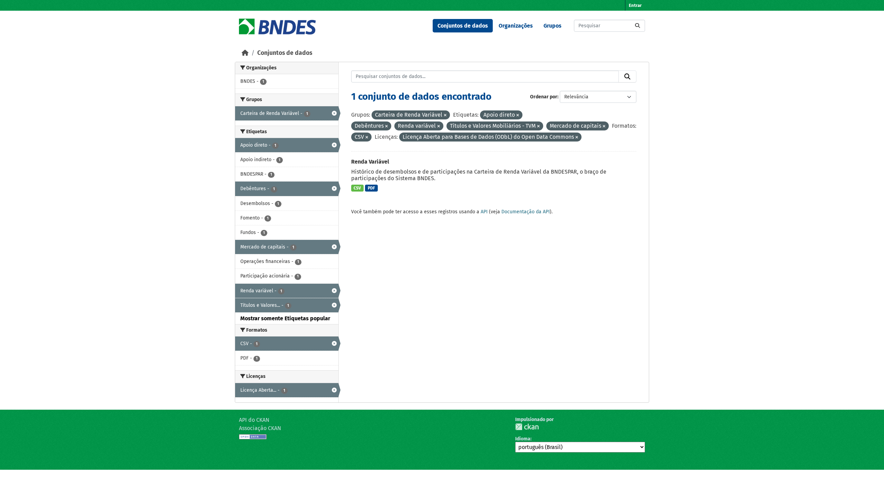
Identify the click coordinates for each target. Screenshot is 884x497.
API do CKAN (254, 420)
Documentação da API (525, 212)
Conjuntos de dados (463, 25)
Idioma (522, 439)
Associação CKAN (260, 428)
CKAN (527, 426)
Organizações (516, 25)
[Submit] (637, 26)
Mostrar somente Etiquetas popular (285, 318)
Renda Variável (370, 161)
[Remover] (445, 115)
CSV (357, 188)
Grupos (552, 25)
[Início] (245, 53)
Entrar (635, 5)
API (484, 212)
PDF (371, 188)
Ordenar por (543, 97)
